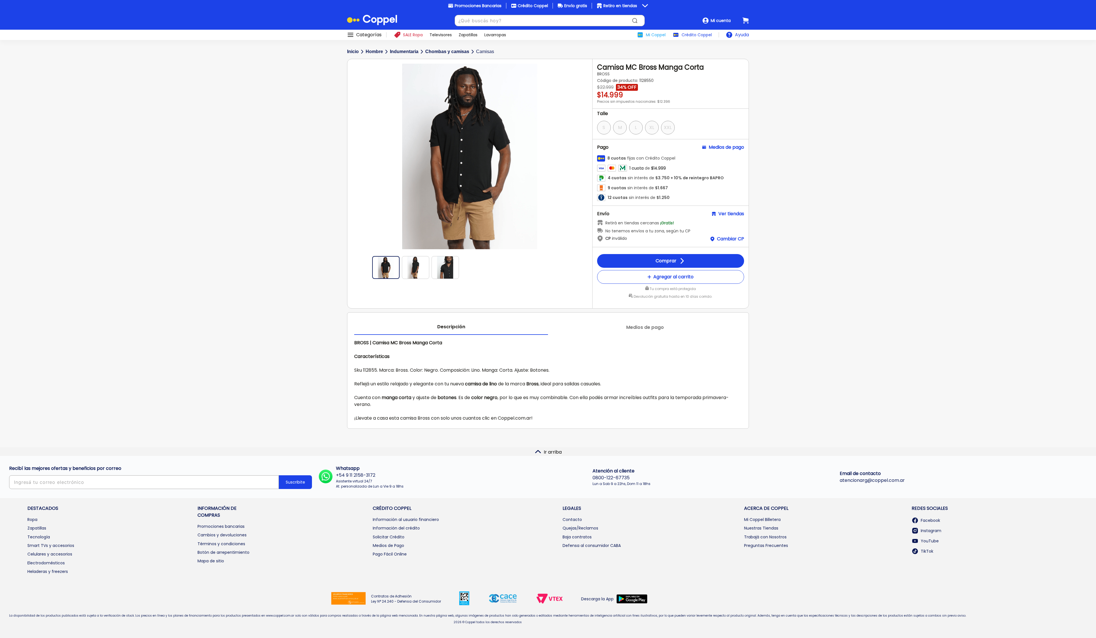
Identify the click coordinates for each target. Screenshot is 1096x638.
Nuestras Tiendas (761, 528)
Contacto (572, 519)
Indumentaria (404, 51)
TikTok (927, 551)
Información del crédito (396, 528)
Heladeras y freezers (47, 571)
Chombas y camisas (447, 51)
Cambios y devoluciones (222, 535)
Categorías (369, 34)
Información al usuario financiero (406, 519)
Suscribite (295, 482)
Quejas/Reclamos (580, 528)
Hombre (374, 51)
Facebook (930, 520)
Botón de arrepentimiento (223, 552)
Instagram (931, 531)
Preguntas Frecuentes (766, 545)
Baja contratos (577, 537)
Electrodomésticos (46, 563)
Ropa (32, 519)
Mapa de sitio (211, 561)
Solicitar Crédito (388, 537)
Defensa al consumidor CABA (592, 545)
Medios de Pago (388, 545)
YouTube (930, 541)
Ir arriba (553, 452)
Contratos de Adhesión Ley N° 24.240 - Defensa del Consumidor (406, 599)
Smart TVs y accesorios (50, 545)
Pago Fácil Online (390, 554)
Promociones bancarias (221, 526)
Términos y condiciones (221, 544)
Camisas (485, 51)
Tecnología (38, 537)
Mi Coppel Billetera (762, 519)
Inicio (353, 51)
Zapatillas (36, 528)
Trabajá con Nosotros (765, 537)
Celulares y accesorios (49, 554)
